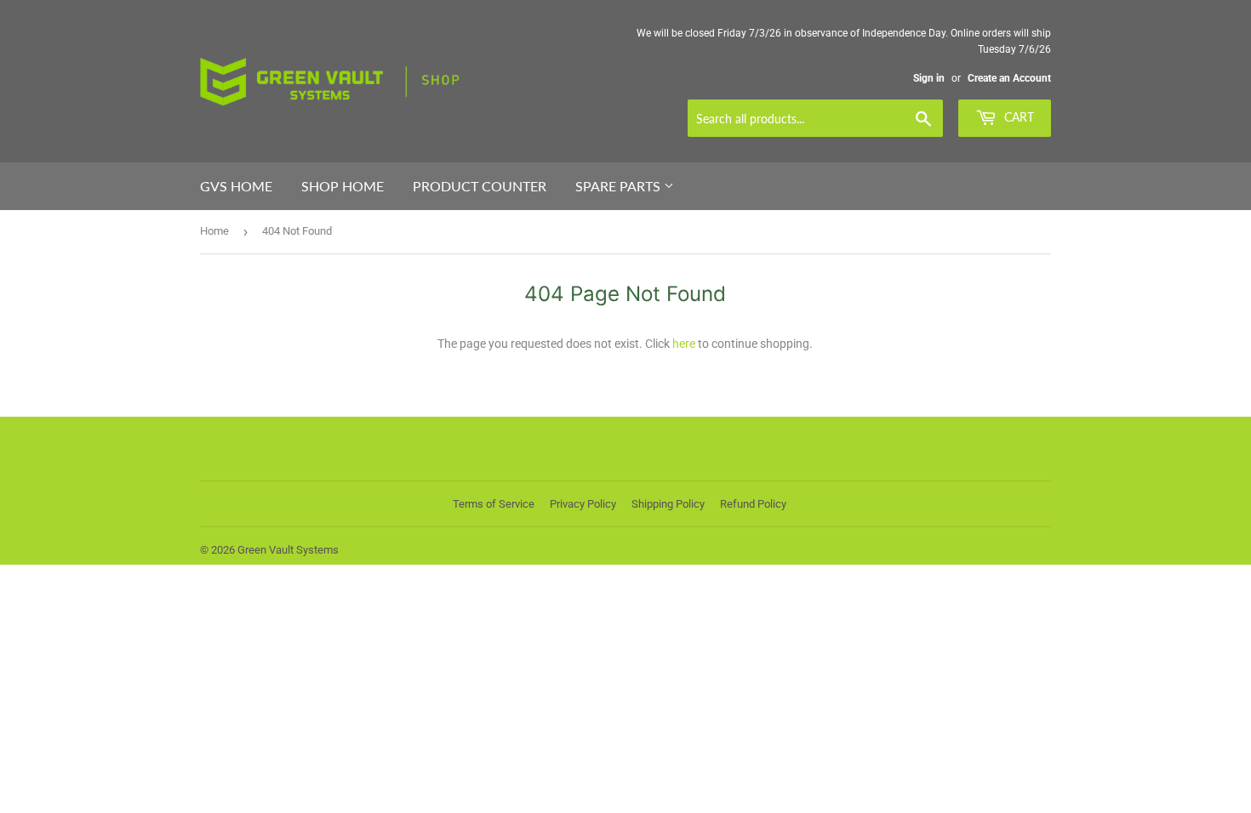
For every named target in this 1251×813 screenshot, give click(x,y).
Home (214, 231)
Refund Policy (753, 503)
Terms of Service (493, 503)
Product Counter (479, 186)
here (683, 343)
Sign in (929, 78)
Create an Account (1009, 78)
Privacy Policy (583, 503)
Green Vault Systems (288, 549)
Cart (1017, 117)
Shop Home (342, 186)
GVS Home (236, 186)
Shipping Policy (668, 503)
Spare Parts (619, 186)
